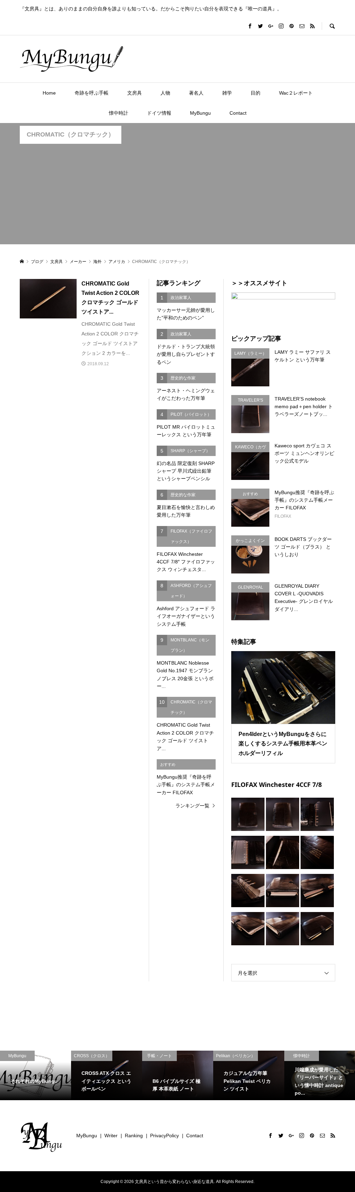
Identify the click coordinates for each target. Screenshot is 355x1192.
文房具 (134, 93)
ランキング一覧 (192, 805)
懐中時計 (118, 113)
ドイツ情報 (159, 113)
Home (49, 93)
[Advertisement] (177, 195)
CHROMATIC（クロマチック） (70, 134)
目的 (255, 93)
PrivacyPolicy (164, 1135)
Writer (111, 1135)
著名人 (196, 93)
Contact (238, 113)
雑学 (227, 93)
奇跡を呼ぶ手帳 (92, 93)
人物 (165, 93)
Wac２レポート (296, 93)
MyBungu (200, 113)
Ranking (134, 1135)
